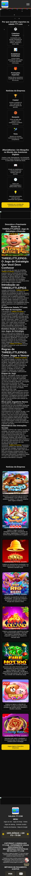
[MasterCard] (21, 874)
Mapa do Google (22, 827)
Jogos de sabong (10, 824)
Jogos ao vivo (8, 822)
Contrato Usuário (21, 824)
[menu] (27, 4)
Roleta (25, 822)
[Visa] (10, 874)
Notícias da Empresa (10, 827)
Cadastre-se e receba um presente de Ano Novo (16, 205)
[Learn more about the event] (15, 16)
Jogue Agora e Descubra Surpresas (15, 747)
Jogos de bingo (17, 822)
